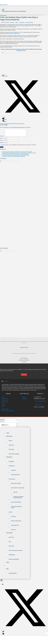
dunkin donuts (3, 123)
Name (1, 138)
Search (2, 419)
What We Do (5, 400)
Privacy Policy (5, 409)
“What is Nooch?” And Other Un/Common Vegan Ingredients (15, 154)
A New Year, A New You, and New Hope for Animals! (13, 156)
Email (1, 140)
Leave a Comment (29, 22)
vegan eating (21, 123)
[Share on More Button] (3, 634)
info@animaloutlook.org (40, 401)
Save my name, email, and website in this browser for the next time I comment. (18, 144)
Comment (2, 136)
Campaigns (11, 22)
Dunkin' (7, 123)
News (17, 22)
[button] (46, 4)
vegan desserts (15, 123)
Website (1, 142)
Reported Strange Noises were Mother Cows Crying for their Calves (17, 151)
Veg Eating (21, 22)
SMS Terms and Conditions (8, 410)
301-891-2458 (38, 404)
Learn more (39, 390)
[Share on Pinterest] (3, 632)
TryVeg (23, 397)
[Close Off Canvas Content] (1, 580)
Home (3, 397)
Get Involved (5, 401)
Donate (3, 404)
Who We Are (5, 398)
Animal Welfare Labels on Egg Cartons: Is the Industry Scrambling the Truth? (19, 152)
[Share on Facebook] (2, 584)
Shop (3, 403)
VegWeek (24, 398)
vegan (10, 123)
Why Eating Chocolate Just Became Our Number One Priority (15, 155)
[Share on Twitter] (25, 630)
